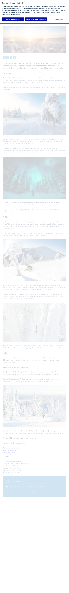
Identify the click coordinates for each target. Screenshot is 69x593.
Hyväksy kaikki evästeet (13, 19)
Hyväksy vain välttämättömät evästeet (36, 19)
